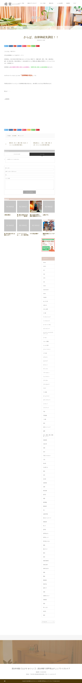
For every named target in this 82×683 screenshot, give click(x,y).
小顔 (44, 459)
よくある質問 (60, 3)
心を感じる (45, 467)
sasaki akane (46, 289)
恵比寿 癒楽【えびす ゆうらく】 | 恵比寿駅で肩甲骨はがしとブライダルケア (41, 669)
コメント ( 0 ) (42, 154)
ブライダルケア (46, 384)
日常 (44, 475)
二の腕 (44, 419)
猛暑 (44, 498)
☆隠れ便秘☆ (7, 215)
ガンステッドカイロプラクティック (48, 333)
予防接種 (45, 415)
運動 (44, 572)
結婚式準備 (45, 514)
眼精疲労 (45, 506)
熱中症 (44, 494)
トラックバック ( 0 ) (17, 154)
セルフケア (45, 360)
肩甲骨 (44, 529)
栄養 (44, 486)
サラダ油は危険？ (34, 233)
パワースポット (46, 372)
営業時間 (45, 440)
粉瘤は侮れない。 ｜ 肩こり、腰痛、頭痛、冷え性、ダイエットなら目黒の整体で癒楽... (42, 143)
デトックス (45, 368)
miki (44, 281)
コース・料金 (21, 3)
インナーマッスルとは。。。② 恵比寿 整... (23, 234)
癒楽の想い (51, 3)
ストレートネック (46, 349)
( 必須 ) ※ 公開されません (10, 171)
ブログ (74, 3)
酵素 (44, 576)
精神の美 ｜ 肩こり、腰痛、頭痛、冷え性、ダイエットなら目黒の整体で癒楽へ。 (18, 143)
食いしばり (45, 607)
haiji (44, 274)
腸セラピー (45, 549)
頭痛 (44, 591)
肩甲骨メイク (46, 537)
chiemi (44, 266)
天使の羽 (45, 443)
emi (44, 270)
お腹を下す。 (46, 215)
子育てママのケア (46, 455)
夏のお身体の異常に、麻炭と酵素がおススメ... (36, 215)
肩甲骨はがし (46, 533)
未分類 (12, 27)
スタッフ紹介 (43, 3)
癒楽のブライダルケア (32, 3)
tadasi (44, 293)
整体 (44, 471)
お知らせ (45, 305)
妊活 (44, 451)
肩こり (44, 525)
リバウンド (45, 403)
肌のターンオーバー (47, 517)
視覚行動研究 (46, 560)
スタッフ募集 (46, 341)
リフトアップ (46, 407)
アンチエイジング (46, 316)
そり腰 (44, 313)
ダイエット (45, 364)
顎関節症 (45, 599)
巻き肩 (44, 463)
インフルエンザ (46, 320)
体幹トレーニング (46, 427)
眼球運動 (45, 502)
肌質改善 (45, 521)
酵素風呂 (45, 580)
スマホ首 (45, 353)
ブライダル (45, 380)
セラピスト (45, 357)
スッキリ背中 (46, 345)
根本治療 (45, 490)
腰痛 (44, 545)
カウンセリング (46, 328)
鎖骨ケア (45, 587)
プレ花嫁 (45, 392)
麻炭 (44, 615)
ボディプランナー (46, 399)
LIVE (44, 277)
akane (44, 262)
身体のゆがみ (46, 568)
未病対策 (45, 482)
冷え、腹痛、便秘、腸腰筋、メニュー (48, 435)
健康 (44, 431)
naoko (44, 285)
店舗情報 (68, 3)
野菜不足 (45, 584)
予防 (44, 411)
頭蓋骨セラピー (46, 595)
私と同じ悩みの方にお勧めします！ (9, 234)
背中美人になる (46, 541)
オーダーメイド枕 (46, 324)
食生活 (44, 611)
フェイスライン (46, 376)
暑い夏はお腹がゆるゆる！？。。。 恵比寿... (22, 215)
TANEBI (44, 297)
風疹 (44, 603)
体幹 (44, 423)
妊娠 (44, 447)
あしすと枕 (45, 301)
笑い (44, 510)
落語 (44, 556)
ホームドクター (46, 396)
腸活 (44, 552)
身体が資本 (45, 564)
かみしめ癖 (45, 309)
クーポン (45, 337)
